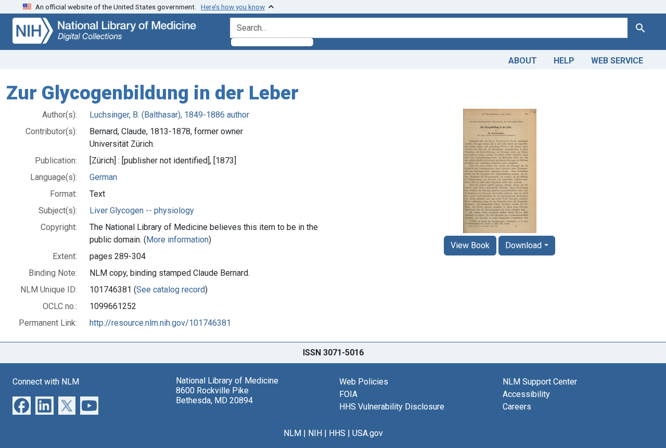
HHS (337, 433)
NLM (292, 433)
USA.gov (367, 433)
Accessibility (526, 394)
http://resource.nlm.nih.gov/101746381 (160, 323)
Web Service (617, 61)
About (522, 61)
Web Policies (363, 382)
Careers (517, 407)
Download (523, 245)
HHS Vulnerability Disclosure (391, 407)
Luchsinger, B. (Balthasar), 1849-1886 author (169, 115)
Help (564, 61)
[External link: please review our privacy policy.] (21, 404)
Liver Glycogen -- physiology (141, 210)
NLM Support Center (540, 382)
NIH (315, 433)
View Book (470, 245)
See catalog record (170, 290)
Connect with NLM (45, 382)
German (103, 177)
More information (177, 240)
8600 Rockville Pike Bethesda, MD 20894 (214, 395)
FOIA (348, 394)
